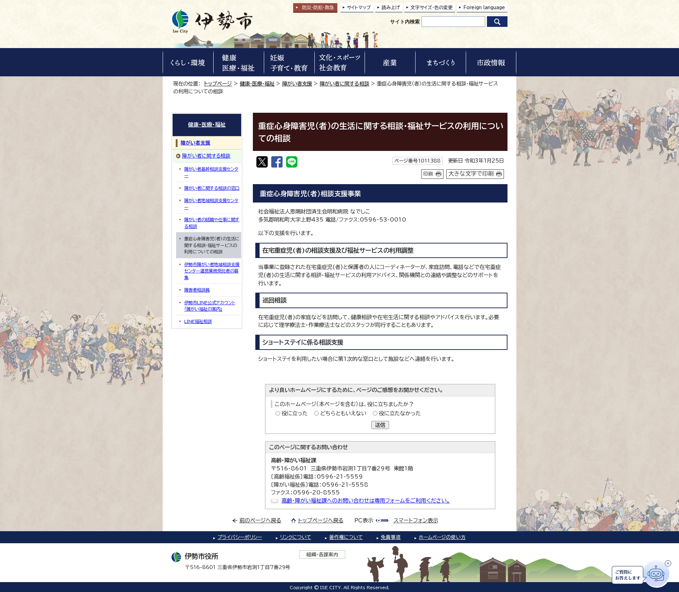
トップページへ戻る (321, 520)
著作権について (346, 537)
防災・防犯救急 (318, 7)
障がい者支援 (297, 83)
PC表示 (363, 520)
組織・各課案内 (322, 554)
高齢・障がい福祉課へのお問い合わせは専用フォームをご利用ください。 (366, 500)
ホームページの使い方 (442, 537)
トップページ (218, 83)
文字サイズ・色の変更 (432, 7)
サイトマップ (359, 7)
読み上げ (391, 7)
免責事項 (391, 537)
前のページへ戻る (260, 520)
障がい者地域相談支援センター (211, 203)
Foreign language (484, 7)
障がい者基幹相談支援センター (211, 172)
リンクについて (295, 537)
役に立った (295, 413)
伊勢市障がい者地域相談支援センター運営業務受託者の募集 (211, 271)
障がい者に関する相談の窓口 (211, 188)
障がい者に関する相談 (344, 83)
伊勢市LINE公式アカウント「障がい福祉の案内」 (209, 305)
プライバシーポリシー (239, 537)
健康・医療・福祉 (257, 83)
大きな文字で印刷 (471, 173)
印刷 (428, 173)
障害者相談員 (197, 290)
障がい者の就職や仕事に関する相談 (211, 222)
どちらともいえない (343, 413)
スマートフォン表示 (416, 520)
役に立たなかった (400, 413)
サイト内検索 (405, 21)
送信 (380, 425)
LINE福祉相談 (198, 321)
